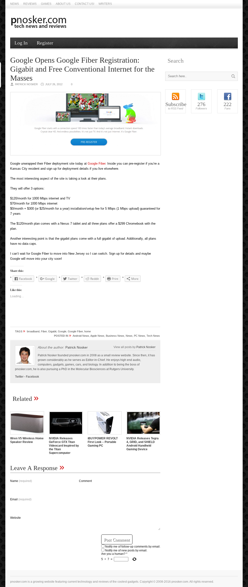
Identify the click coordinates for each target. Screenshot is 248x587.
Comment (85, 481)
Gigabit (52, 331)
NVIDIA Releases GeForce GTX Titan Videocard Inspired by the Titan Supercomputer (64, 446)
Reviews (30, 4)
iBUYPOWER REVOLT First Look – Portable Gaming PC (103, 442)
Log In (21, 43)
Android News (81, 335)
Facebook (32, 376)
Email (20, 499)
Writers (105, 4)
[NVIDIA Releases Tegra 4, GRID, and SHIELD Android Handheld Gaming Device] (143, 435)
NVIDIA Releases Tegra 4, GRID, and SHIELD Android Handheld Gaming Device (142, 444)
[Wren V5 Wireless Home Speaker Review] (27, 435)
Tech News (153, 335)
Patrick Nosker (76, 347)
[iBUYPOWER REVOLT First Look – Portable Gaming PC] (105, 435)
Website (15, 517)
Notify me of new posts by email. (126, 550)
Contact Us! (84, 4)
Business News (115, 335)
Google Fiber (96, 163)
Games (46, 4)
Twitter (19, 376)
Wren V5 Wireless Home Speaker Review (27, 440)
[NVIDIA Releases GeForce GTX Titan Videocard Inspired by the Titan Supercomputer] (66, 435)
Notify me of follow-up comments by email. (132, 546)
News (14, 4)
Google (62, 331)
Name (21, 481)
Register (45, 43)
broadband (33, 331)
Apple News (97, 335)
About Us (63, 4)
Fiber (44, 331)
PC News (139, 335)
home (87, 331)
